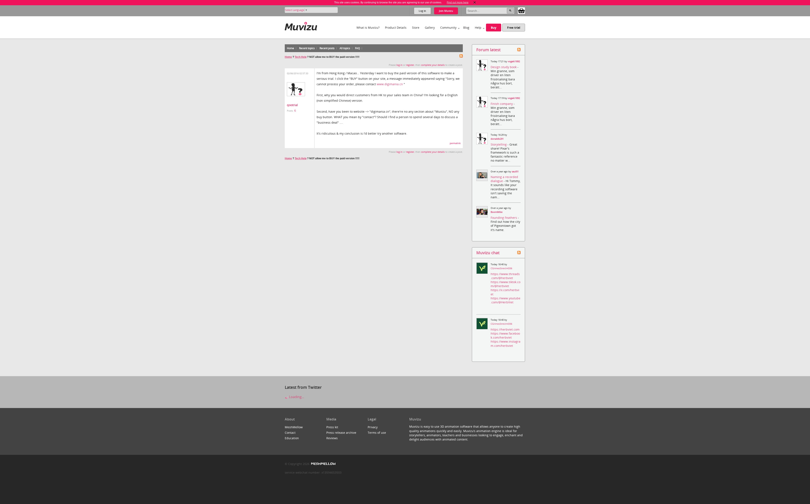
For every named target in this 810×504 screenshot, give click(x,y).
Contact (290, 433)
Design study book (504, 67)
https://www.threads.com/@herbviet (505, 276)
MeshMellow (294, 427)
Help (478, 28)
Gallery (430, 28)
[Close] (474, 2)
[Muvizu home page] (301, 25)
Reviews (332, 438)
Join (446, 11)
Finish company (502, 104)
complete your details (433, 65)
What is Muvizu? (367, 28)
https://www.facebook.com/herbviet (505, 335)
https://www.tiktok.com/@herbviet (505, 284)
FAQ (357, 48)
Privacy (373, 427)
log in (399, 65)
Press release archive (341, 433)
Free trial (513, 28)
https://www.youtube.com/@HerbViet (505, 300)
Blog (466, 28)
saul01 (515, 171)
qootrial (292, 105)
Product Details (395, 28)
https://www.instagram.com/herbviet (505, 343)
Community (448, 28)
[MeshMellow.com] (322, 464)
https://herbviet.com (505, 329)
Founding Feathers (504, 218)
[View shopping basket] (521, 10)
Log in (422, 11)
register (410, 65)
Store (415, 28)
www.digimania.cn (390, 84)
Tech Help (300, 56)
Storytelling (499, 144)
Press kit (332, 427)
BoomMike (496, 212)
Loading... (296, 397)
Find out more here (457, 2)
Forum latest (488, 49)
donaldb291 (497, 138)
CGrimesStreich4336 (501, 268)
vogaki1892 (514, 61)
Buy (493, 28)
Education (292, 438)
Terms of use (377, 433)
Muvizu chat (488, 252)
